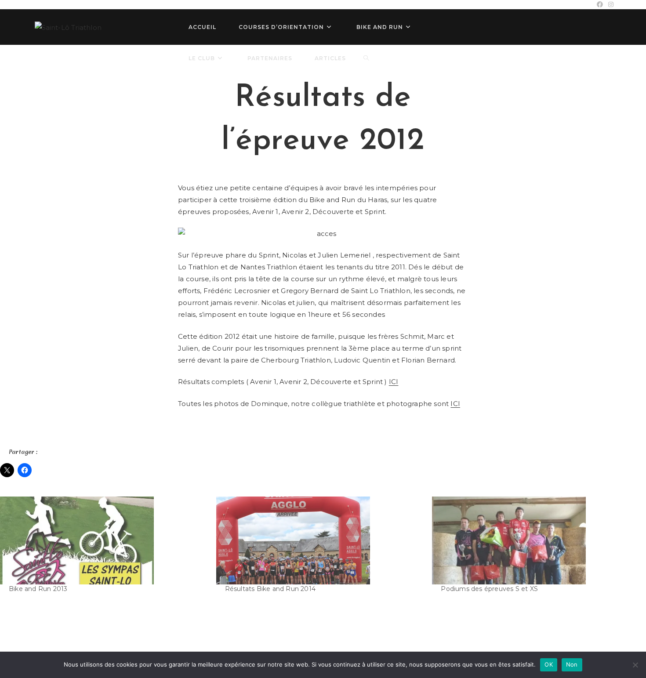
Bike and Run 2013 (38, 589)
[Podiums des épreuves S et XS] (535, 540)
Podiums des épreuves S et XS (489, 589)
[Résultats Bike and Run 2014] (320, 540)
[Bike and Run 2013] (103, 540)
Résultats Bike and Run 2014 (270, 589)
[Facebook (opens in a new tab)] (600, 4)
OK (548, 664)
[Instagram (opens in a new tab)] (609, 4)
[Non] (635, 664)
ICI (394, 381)
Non (572, 664)
